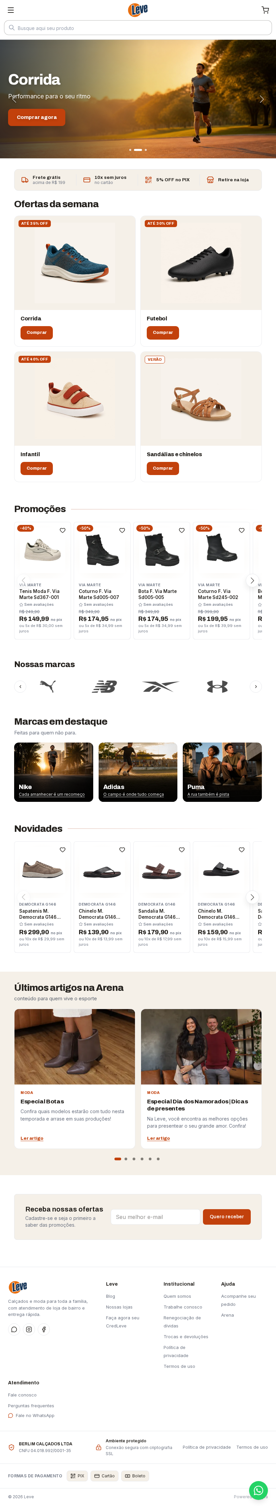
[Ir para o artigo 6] (158, 1159)
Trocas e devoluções (186, 1336)
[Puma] (29, 686)
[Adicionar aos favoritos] (62, 530)
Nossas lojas (119, 1307)
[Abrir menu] (11, 10)
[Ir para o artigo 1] (118, 1159)
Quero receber (227, 1216)
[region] (138, 772)
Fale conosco (22, 1394)
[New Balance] (86, 686)
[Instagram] (29, 1329)
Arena (227, 1315)
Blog (110, 1296)
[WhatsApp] (14, 1329)
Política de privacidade (207, 1447)
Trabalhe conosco (183, 1307)
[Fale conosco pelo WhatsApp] (258, 1490)
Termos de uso (179, 1366)
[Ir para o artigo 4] (142, 1159)
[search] (138, 28)
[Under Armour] (199, 686)
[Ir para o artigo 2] (126, 1159)
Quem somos (177, 1296)
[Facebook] (44, 1329)
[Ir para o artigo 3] (134, 1159)
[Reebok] (142, 686)
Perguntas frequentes (31, 1405)
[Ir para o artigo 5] (150, 1159)
